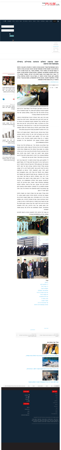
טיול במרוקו (39, 421)
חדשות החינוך (56, 44)
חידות (57, 419)
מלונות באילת (34, 419)
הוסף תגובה (46, 328)
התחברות (11, 35)
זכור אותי (12, 34)
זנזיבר (54, 419)
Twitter (27, 397)
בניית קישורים (56, 420)
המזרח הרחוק (44, 421)
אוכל (21, 21)
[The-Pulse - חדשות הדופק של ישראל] (51, 4)
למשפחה (9, 21)
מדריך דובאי (51, 420)
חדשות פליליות (55, 48)
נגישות (28, 413)
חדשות (54, 21)
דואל (55, 87)
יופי (56, 398)
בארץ (54, 49)
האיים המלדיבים (50, 419)
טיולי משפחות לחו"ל (54, 413)
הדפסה (50, 87)
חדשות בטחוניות (56, 46)
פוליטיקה (55, 42)
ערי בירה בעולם (46, 420)
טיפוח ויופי (25, 21)
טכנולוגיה (42, 21)
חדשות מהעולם (55, 51)
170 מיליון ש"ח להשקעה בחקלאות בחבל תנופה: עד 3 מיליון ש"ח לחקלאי (9, 141)
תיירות (17, 21)
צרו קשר (28, 407)
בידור (13, 21)
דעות (57, 49)
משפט (47, 21)
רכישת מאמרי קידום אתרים (25, 414)
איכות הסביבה (55, 402)
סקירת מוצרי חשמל (54, 421)
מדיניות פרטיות (27, 409)
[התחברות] (13, 40)
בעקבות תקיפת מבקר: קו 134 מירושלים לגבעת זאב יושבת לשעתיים (9, 107)
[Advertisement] (13, 10)
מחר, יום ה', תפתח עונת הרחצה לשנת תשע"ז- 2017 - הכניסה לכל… (42, 368)
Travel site (39, 419)
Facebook (26, 395)
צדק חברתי (55, 406)
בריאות (30, 21)
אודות (28, 411)
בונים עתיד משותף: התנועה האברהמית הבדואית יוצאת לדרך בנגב (9, 124)
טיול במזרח (48, 421)
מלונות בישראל (44, 419)
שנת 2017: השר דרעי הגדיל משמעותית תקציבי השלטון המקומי (43, 382)
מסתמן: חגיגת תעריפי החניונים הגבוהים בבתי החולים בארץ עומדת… (41, 355)
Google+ (26, 399)
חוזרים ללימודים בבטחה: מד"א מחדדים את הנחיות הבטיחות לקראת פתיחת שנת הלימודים (9, 159)
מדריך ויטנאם (42, 420)
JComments (32, 329)
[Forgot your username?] (13, 24)
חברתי (38, 21)
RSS (27, 401)
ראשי (52, 385)
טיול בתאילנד (35, 421)
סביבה (34, 21)
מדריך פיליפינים (36, 420)
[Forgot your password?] (12, 32)
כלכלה (51, 21)
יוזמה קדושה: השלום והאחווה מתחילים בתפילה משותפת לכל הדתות (37, 62)
